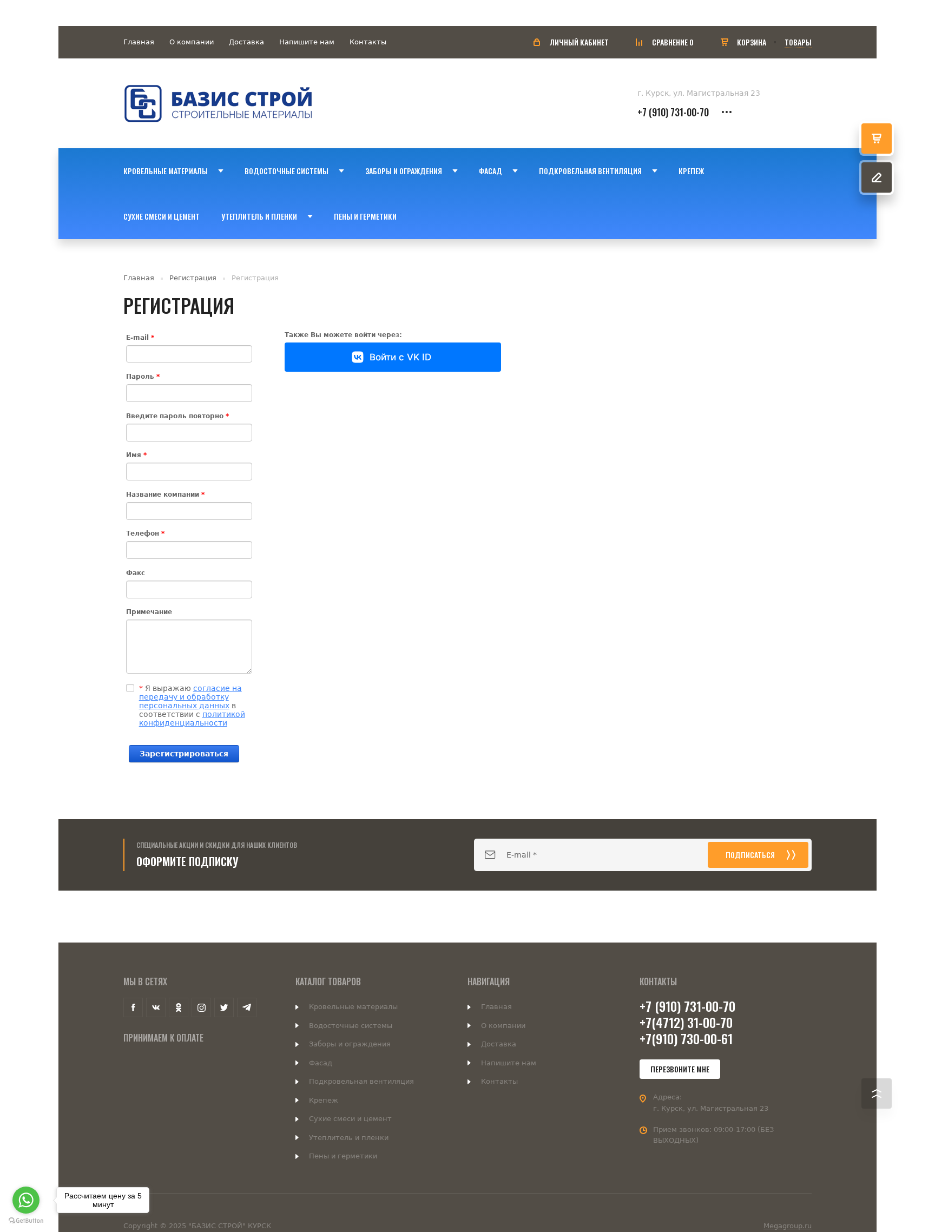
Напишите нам (306, 42)
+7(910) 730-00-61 (686, 1038)
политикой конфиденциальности (192, 718)
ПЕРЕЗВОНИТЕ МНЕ (679, 1069)
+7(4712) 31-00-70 (686, 1022)
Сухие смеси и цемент (350, 1119)
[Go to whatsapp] (25, 1200)
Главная (138, 42)
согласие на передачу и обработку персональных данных (190, 697)
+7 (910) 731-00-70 (673, 112)
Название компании (165, 494)
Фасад (320, 1063)
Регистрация (192, 278)
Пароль (143, 376)
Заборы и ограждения (350, 1044)
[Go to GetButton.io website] (26, 1220)
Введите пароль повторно (177, 416)
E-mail (140, 337)
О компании (191, 42)
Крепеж (323, 1100)
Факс (135, 573)
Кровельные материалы (353, 1007)
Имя (136, 455)
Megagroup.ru (787, 1226)
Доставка (246, 42)
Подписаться (750, 854)
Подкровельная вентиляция (361, 1081)
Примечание (149, 612)
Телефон (145, 533)
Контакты (368, 42)
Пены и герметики (343, 1156)
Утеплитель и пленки (349, 1138)
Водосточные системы (350, 1026)
